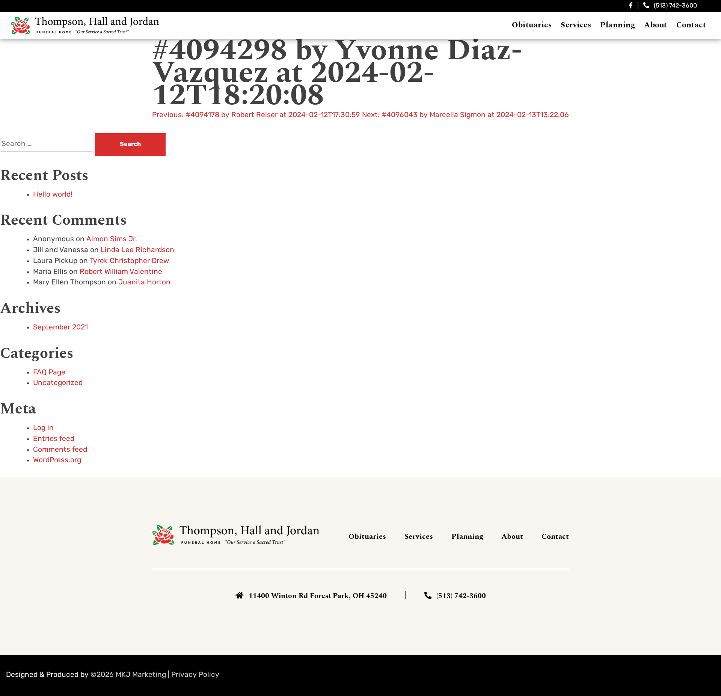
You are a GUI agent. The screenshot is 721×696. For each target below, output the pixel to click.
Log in (43, 428)
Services (418, 536)
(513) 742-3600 (675, 6)
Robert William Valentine (121, 272)
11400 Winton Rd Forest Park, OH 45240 (318, 596)
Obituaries (367, 536)
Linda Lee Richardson (137, 250)
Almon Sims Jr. (111, 239)
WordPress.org (57, 460)
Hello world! (52, 194)
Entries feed (53, 439)
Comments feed (60, 450)
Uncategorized (58, 383)
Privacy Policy (195, 675)
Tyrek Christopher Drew (129, 261)
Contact (555, 536)
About (512, 536)
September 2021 (60, 327)
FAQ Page (49, 372)
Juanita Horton (144, 282)
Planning (467, 536)
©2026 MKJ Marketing (128, 675)
